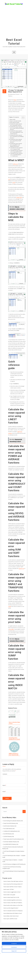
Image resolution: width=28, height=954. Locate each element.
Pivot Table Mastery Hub (8, 828)
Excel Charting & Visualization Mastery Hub (13, 820)
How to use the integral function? (11, 908)
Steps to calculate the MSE (15, 121)
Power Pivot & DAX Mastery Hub (10, 823)
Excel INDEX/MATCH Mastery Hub (10, 844)
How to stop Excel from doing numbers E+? (13, 884)
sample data (19, 197)
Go (24, 811)
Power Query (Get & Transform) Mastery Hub (13, 839)
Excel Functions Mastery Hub (9, 826)
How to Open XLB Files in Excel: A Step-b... (13, 886)
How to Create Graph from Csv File (11, 897)
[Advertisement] (14, 23)
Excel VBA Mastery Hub (8, 833)
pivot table (11, 629)
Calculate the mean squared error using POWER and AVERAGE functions (17, 128)
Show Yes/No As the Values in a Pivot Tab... (13, 905)
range (9, 606)
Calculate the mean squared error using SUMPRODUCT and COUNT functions (16, 132)
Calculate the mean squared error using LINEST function (16, 124)
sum (9, 179)
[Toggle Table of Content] (22, 117)
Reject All (14, 951)
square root (21, 568)
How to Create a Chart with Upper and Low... (13, 881)
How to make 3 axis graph (9, 894)
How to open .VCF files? (9, 889)
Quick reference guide (14, 122)
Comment (5, 774)
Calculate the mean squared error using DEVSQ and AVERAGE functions (17, 137)
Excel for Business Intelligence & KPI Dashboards (14, 864)
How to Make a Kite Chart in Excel (11, 916)
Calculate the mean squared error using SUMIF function (16, 151)
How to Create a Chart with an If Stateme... (13, 902)
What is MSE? (12, 119)
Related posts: (15, 156)
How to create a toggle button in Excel (12, 892)
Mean (15, 99)
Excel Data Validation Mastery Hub (11, 841)
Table (10, 117)
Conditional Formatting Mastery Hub (11, 831)
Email (4, 791)
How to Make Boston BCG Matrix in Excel (13, 913)
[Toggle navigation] (14, 52)
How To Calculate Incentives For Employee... (13, 910)
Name (4, 785)
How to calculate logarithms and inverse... (13, 900)
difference (15, 164)
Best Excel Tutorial (14, 94)
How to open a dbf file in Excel (10, 918)
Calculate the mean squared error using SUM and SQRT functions (16, 141)
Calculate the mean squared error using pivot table (16, 148)
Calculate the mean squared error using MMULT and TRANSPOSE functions (16, 145)
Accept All (14, 943)
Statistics (10, 96)
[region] (14, 941)
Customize (14, 947)
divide (14, 182)
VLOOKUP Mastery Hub (8, 836)
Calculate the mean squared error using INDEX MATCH (16, 154)
